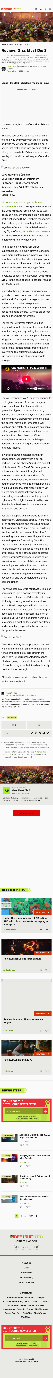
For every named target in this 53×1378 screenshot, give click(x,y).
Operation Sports (25, 1309)
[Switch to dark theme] (45, 9)
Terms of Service (21, 1118)
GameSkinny (9, 1309)
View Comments (26, 813)
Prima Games (31, 1301)
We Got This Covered (16, 1305)
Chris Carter (12, 66)
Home (3, 45)
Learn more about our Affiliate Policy (34, 747)
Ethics (26, 1268)
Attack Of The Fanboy (12, 1301)
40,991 (30, 1216)
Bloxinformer (40, 1313)
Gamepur (40, 1297)
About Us (26, 1263)
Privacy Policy (33, 1118)
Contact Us (26, 1272)
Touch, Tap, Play (13, 1313)
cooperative (12, 717)
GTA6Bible (25, 1317)
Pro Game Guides (15, 1297)
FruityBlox (27, 1313)
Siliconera (44, 1301)
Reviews (12, 45)
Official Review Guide (20, 793)
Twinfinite (29, 1297)
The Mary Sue (41, 1309)
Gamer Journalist (36, 1305)
